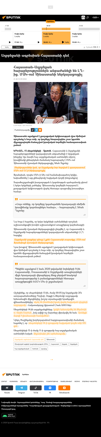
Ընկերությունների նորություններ (14, 405)
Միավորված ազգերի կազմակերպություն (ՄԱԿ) (31, 344)
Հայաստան (55, 344)
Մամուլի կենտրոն (89, 381)
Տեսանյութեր (66, 381)
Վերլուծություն (36, 381)
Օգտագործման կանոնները (28, 402)
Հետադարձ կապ (8, 409)
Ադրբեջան (73, 344)
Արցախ (64, 344)
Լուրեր (17, 36)
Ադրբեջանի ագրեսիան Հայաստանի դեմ (29, 339)
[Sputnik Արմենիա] (12, 19)
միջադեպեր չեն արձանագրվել (49, 333)
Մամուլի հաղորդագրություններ (59, 402)
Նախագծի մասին (8, 402)
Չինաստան (50, 339)
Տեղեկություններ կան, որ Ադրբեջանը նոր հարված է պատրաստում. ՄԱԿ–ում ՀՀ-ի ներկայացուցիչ (50, 169)
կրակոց (44, 349)
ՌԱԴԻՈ (77, 381)
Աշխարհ (23, 381)
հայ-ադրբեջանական (22, 349)
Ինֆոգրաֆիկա (52, 381)
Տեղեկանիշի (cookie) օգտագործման (75, 405)
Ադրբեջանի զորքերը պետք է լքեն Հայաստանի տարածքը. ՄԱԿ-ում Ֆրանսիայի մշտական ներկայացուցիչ (50, 241)
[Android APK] (8, 415)
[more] (84, 214)
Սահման (35, 349)
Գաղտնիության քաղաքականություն (44, 405)
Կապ (43, 402)
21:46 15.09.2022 (20, 79)
